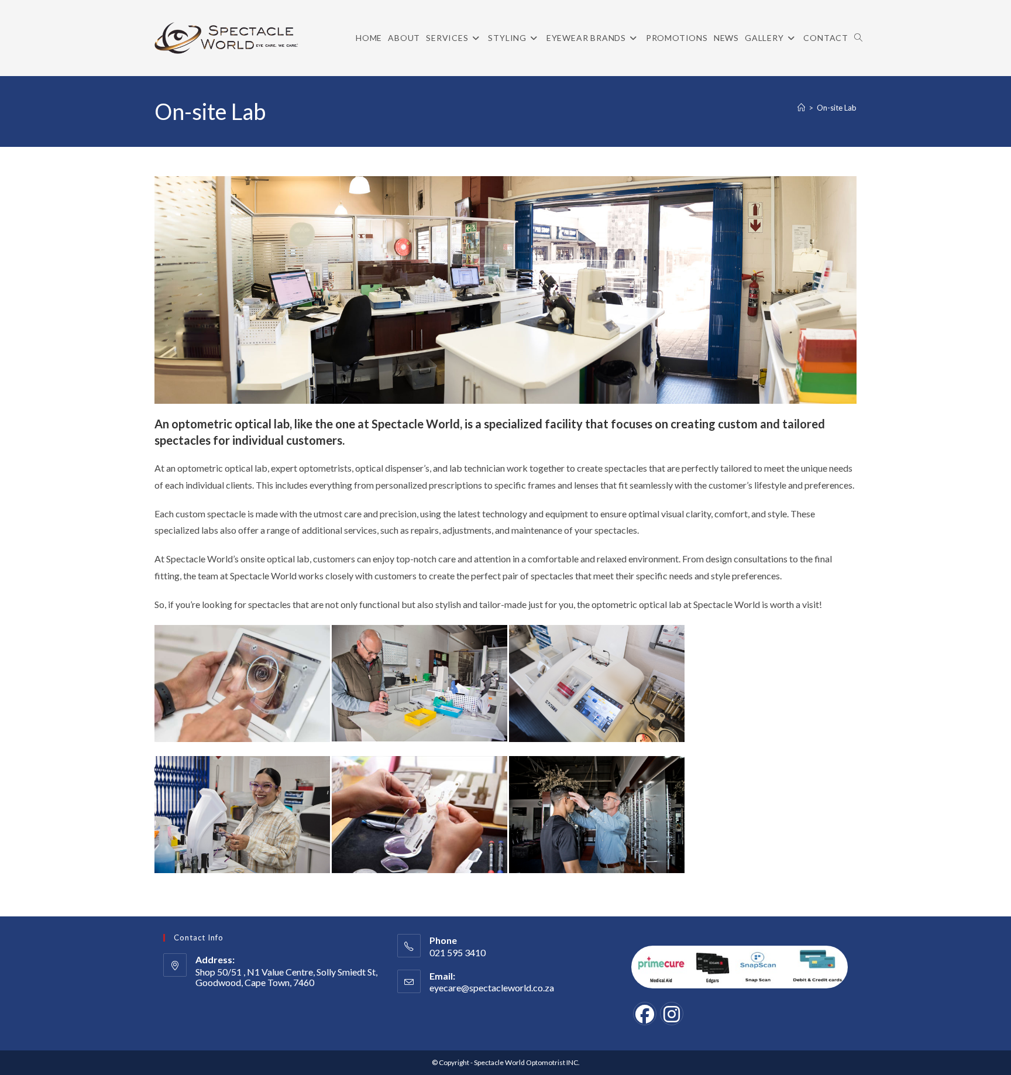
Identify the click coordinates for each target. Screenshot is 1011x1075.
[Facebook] (644, 1013)
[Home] (801, 107)
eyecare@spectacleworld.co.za (491, 987)
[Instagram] (671, 1013)
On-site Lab (837, 107)
